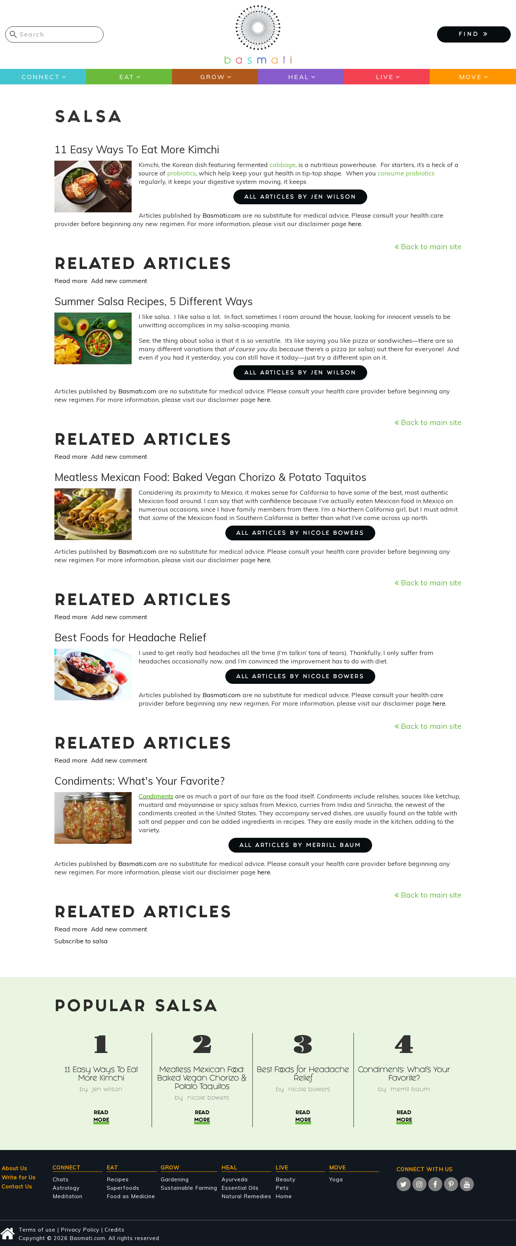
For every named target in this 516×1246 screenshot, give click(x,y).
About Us (14, 1168)
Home (284, 1196)
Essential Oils (240, 1187)
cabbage (283, 165)
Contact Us (17, 1186)
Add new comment (119, 281)
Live (385, 77)
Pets (282, 1187)
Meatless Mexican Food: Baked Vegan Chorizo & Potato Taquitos (202, 1079)
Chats (61, 1179)
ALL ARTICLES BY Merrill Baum (300, 845)
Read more (70, 281)
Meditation (67, 1196)
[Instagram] (419, 1184)
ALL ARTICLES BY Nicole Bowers (300, 533)
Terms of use (37, 1229)
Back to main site (430, 246)
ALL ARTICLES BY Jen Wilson (300, 197)
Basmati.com (222, 215)
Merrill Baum (410, 1089)
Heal (298, 77)
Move (470, 77)
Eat (126, 77)
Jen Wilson (107, 1089)
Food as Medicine (131, 1196)
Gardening (175, 1179)
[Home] (258, 34)
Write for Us (19, 1177)
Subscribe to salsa (81, 941)
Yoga (336, 1179)
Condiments (156, 796)
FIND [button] (471, 34)
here (354, 224)
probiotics (181, 173)
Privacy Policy (80, 1229)
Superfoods (123, 1187)
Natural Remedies (246, 1196)
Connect (41, 77)
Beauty (286, 1179)
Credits (115, 1229)
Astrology (66, 1187)
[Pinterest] (451, 1184)
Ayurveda (234, 1179)
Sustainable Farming (189, 1187)
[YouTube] (467, 1184)
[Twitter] (404, 1184)
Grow (212, 77)
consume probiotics (406, 173)
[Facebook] (435, 1184)
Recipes (118, 1179)
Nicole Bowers (208, 1098)
